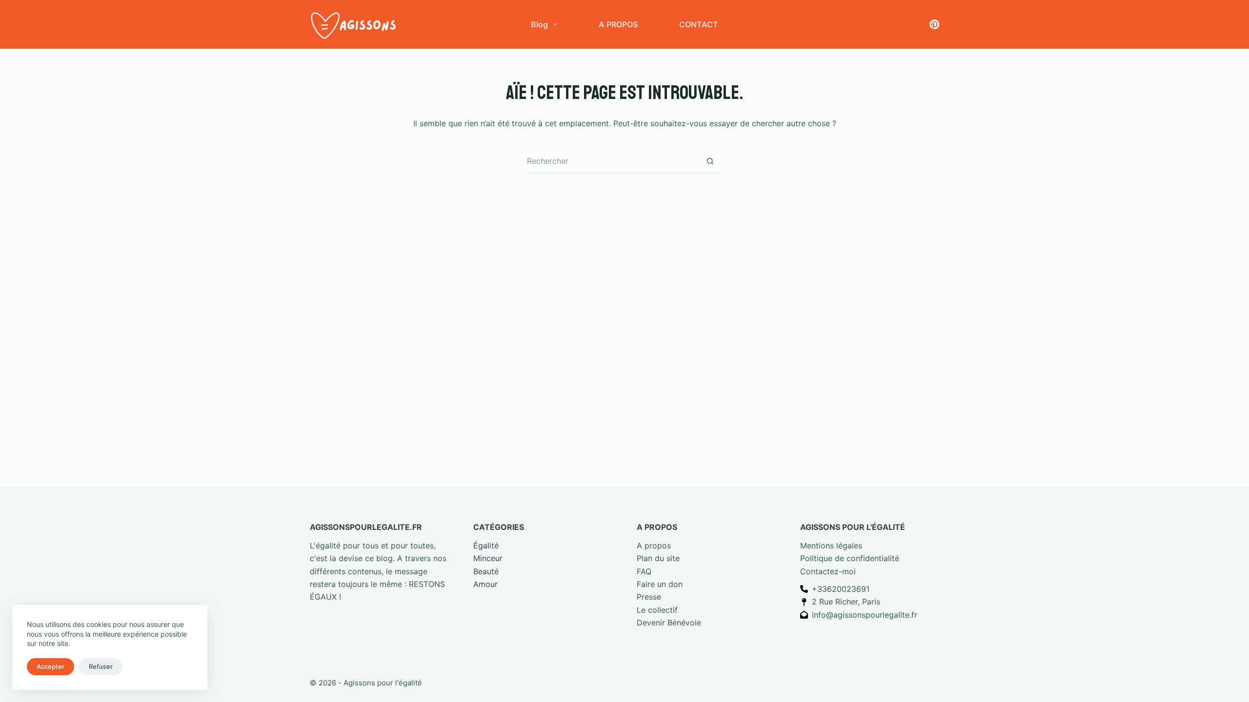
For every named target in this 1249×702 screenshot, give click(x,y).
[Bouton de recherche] (710, 161)
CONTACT (698, 24)
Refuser (101, 666)
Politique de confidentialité (849, 558)
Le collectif (657, 610)
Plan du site (658, 558)
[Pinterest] (934, 24)
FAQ (644, 571)
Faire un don (660, 584)
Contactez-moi (828, 571)
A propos (654, 545)
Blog (539, 24)
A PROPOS (618, 24)
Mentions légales (831, 545)
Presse (649, 597)
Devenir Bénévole (669, 622)
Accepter (50, 666)
